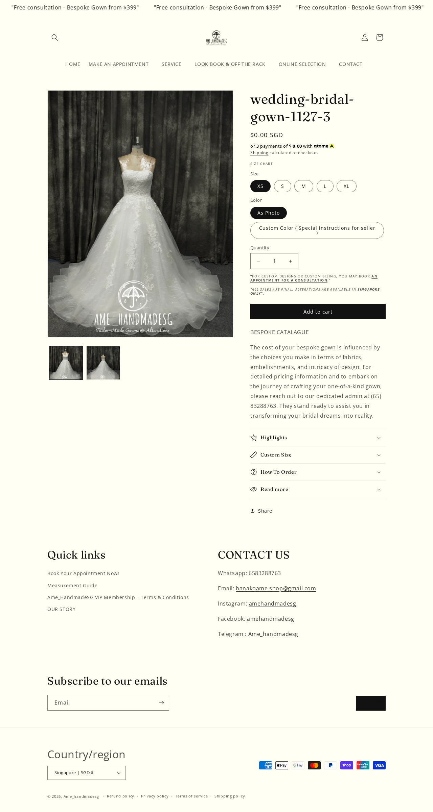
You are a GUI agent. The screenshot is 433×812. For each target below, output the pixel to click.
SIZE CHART (261, 163)
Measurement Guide (72, 585)
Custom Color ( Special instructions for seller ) (317, 230)
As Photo (268, 213)
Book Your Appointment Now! (83, 573)
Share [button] (265, 511)
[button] (54, 37)
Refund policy (120, 795)
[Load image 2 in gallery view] (103, 363)
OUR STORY (61, 609)
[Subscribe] (161, 703)
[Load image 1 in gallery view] (66, 363)
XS (260, 186)
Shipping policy (229, 795)
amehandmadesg (272, 603)
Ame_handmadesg (273, 634)
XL (346, 186)
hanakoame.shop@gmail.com (276, 588)
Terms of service (191, 795)
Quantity (259, 248)
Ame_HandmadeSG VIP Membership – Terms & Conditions (118, 597)
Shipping (259, 152)
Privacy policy (155, 795)
